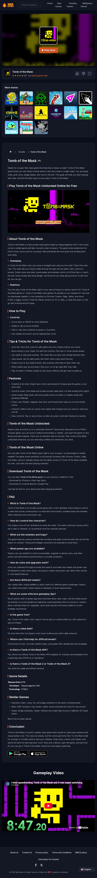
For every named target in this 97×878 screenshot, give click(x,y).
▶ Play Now (48, 50)
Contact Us (27, 852)
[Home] (10, 151)
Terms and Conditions (61, 852)
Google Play (42, 484)
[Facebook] (35, 865)
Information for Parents (48, 859)
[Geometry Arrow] (85, 98)
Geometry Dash (18, 703)
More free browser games (19, 719)
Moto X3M (16, 706)
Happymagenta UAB (39, 76)
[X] (41, 865)
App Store (41, 480)
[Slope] (41, 98)
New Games (58, 5)
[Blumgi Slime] (11, 127)
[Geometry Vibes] (70, 98)
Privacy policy (42, 852)
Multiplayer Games (87, 5)
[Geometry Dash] (11, 98)
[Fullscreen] (89, 73)
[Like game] (77, 73)
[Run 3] (41, 127)
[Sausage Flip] (56, 98)
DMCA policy (81, 852)
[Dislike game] (83, 73)
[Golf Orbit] (85, 112)
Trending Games (72, 5)
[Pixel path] (41, 112)
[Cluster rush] (70, 112)
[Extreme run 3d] (11, 112)
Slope (14, 711)
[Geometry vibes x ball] (56, 112)
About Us (14, 852)
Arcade (21, 152)
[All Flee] (26, 112)
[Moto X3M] (26, 98)
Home (50, 3)
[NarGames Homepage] (8, 5)
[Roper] (26, 127)
